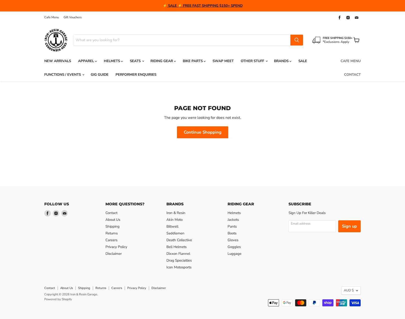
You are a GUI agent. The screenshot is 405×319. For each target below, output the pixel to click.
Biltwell (172, 226)
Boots (232, 233)
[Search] (296, 40)
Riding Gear (162, 61)
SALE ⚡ (175, 5)
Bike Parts (193, 61)
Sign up (349, 226)
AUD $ (349, 290)
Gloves (233, 240)
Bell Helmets (176, 246)
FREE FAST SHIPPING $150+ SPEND (213, 5)
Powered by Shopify (58, 299)
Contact (352, 74)
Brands (281, 61)
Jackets (233, 219)
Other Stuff (253, 61)
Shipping (112, 226)
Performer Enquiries (136, 74)
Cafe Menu (51, 17)
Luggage (234, 253)
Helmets (112, 61)
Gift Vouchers (73, 17)
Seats (136, 61)
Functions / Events (63, 74)
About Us (112, 219)
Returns (111, 233)
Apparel (86, 61)
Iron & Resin (175, 212)
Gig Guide (100, 74)
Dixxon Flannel (178, 253)
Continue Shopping (202, 132)
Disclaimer (113, 253)
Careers (111, 240)
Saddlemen (175, 233)
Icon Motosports (178, 267)
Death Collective (179, 240)
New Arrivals (57, 61)
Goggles (234, 246)
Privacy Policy (116, 246)
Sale (302, 61)
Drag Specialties (179, 260)
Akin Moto (174, 219)
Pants (232, 226)
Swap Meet (223, 61)
